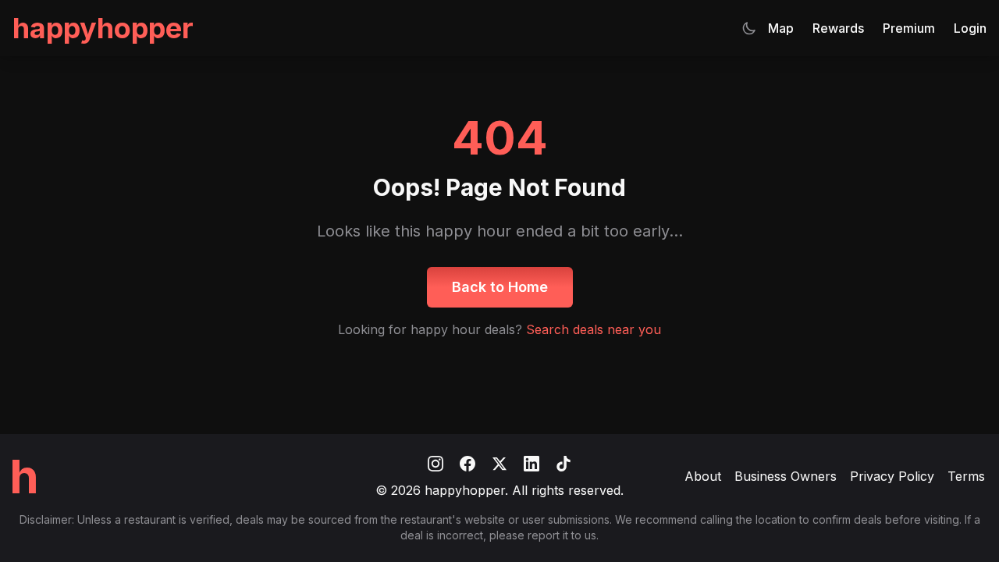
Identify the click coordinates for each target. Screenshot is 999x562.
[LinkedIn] (533, 462)
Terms (966, 476)
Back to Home (500, 287)
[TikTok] (563, 462)
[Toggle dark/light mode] (749, 28)
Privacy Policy (892, 476)
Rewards (838, 28)
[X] (501, 462)
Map (781, 28)
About (702, 476)
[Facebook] (469, 462)
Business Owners (785, 476)
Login (970, 28)
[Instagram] (437, 462)
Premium (909, 28)
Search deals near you (593, 329)
